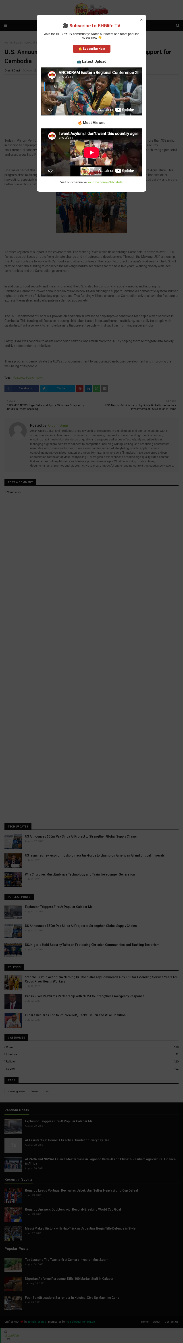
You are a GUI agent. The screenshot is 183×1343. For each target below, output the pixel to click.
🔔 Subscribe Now (91, 48)
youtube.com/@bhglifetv (105, 182)
